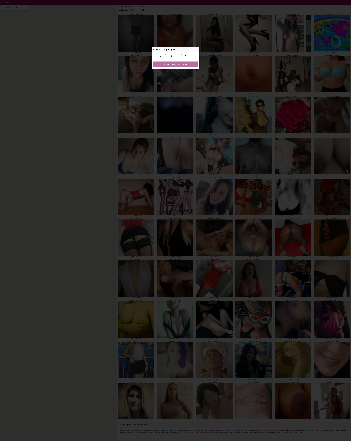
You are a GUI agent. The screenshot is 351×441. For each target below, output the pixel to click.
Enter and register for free (175, 64)
